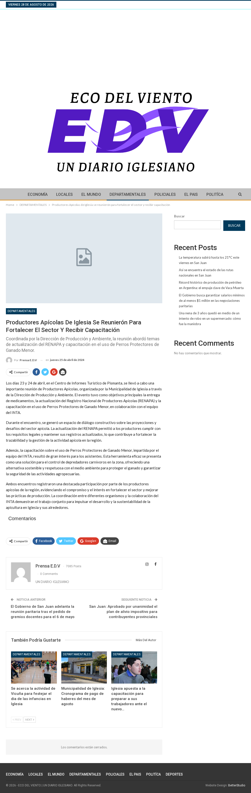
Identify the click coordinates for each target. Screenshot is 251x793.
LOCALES (64, 194)
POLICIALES (165, 194)
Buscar (179, 216)
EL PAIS (191, 194)
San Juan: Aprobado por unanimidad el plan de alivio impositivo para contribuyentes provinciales (123, 611)
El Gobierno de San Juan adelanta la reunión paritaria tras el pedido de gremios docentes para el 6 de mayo (43, 611)
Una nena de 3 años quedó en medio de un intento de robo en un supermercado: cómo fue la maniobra (210, 318)
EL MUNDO (91, 194)
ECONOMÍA (38, 194)
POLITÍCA (214, 194)
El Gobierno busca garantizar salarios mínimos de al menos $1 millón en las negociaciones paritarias (212, 300)
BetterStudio (236, 785)
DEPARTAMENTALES (128, 194)
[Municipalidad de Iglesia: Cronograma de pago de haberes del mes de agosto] (84, 667)
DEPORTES (174, 774)
